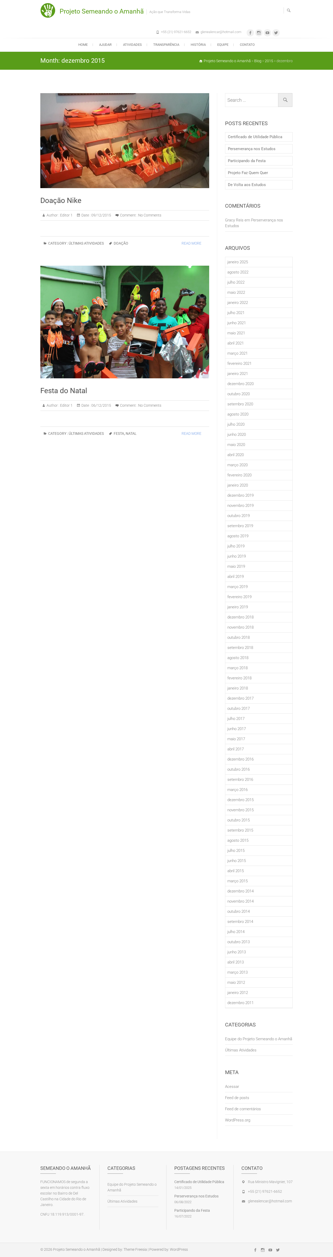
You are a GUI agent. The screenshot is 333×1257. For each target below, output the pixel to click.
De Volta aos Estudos (247, 184)
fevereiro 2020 (239, 475)
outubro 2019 (238, 515)
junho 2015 (236, 860)
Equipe (222, 45)
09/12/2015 (101, 215)
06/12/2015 (101, 405)
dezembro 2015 (240, 799)
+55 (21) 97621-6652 (176, 32)
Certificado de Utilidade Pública (255, 137)
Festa (119, 433)
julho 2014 (236, 931)
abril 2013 (235, 962)
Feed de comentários (243, 1109)
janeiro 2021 (237, 373)
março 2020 (237, 465)
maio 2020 (236, 444)
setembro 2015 (240, 830)
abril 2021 (235, 343)
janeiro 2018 (237, 688)
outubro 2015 (238, 820)
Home (83, 45)
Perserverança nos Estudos (252, 148)
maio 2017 (236, 739)
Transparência (166, 45)
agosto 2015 (237, 840)
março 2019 (237, 586)
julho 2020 (236, 424)
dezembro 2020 (240, 383)
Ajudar (105, 45)
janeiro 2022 (237, 302)
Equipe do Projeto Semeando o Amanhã (258, 1039)
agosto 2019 (237, 536)
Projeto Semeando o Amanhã (102, 11)
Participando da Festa (247, 160)
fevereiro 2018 (239, 678)
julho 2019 (236, 546)
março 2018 (237, 668)
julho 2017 (236, 718)
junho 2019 (236, 556)
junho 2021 (236, 323)
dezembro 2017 (240, 698)
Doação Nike (60, 200)
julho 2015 (236, 850)
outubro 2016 (238, 769)
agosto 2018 (237, 657)
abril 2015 (235, 871)
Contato (247, 45)
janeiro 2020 (237, 485)
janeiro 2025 (237, 262)
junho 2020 (236, 434)
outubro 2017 (238, 708)
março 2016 (237, 789)
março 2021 (237, 353)
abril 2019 (235, 576)
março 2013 (237, 972)
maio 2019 (236, 566)
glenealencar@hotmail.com (221, 32)
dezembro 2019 (240, 495)
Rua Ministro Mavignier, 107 (270, 1182)
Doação (121, 243)
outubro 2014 (238, 911)
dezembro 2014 (240, 891)
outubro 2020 (238, 394)
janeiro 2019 (237, 607)
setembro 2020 (240, 404)
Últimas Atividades (86, 243)
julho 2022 (236, 282)
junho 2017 (236, 728)
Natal (131, 433)
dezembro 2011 (240, 1002)
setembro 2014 (240, 921)
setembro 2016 (240, 779)
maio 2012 (236, 982)
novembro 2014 (240, 901)
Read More (191, 243)
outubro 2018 (238, 637)
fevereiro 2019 (239, 597)
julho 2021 (236, 312)
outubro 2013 (238, 942)
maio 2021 (236, 333)
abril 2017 (235, 749)
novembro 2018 (240, 627)
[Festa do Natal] (124, 322)
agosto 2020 (237, 414)
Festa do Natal (63, 390)
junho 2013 (236, 952)
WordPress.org (237, 1120)
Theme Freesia (135, 1249)
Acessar (232, 1086)
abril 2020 (235, 454)
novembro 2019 (240, 505)
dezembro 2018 (240, 617)
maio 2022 (236, 292)
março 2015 (237, 881)
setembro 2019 (240, 526)
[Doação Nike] (124, 140)
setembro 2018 (240, 647)
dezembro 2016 (240, 759)
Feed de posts (237, 1097)
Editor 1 (66, 215)
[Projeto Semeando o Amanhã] (49, 10)
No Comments (149, 215)
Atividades (132, 45)
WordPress (179, 1249)
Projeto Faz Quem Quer (248, 172)
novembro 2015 (240, 810)
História (198, 45)
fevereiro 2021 (239, 363)
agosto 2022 (237, 272)
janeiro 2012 (237, 992)
